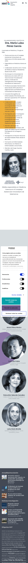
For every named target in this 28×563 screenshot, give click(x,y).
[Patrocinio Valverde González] (14, 381)
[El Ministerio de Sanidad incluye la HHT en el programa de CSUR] (4, 486)
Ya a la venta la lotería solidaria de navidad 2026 (16, 494)
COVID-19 (4, 535)
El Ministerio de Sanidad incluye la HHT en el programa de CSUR (15, 488)
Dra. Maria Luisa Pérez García (19, 541)
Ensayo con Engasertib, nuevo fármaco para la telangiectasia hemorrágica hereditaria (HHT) (16, 512)
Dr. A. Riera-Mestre (19, 535)
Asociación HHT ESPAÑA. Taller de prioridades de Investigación (15, 520)
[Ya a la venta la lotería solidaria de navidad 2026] (4, 494)
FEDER (11, 553)
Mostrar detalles (17, 295)
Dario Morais (12, 535)
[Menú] (23, 3)
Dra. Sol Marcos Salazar (14, 545)
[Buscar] (25, 3)
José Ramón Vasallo (21, 555)
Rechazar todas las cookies (14, 313)
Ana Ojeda (8, 531)
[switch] (22, 279)
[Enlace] (5, 3)
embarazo (11, 547)
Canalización (17, 531)
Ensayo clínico (15, 549)
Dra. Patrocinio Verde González (10, 543)
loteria (12, 558)
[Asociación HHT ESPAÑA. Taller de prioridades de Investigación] (4, 519)
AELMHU (3, 531)
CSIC (8, 535)
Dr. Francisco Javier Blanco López (17, 539)
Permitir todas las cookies (11, 301)
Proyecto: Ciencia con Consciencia (13, 504)
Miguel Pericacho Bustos (9, 562)
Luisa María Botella (12, 560)
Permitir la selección (11, 308)
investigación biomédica (12, 555)
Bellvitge (12, 531)
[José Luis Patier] (14, 347)
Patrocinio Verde (17, 562)
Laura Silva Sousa (5, 558)
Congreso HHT (21, 533)
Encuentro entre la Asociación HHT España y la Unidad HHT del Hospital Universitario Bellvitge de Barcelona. (16, 479)
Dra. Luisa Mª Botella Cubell (7, 541)
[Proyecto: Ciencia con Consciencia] (4, 504)
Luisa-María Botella (20, 558)
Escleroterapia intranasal (10, 551)
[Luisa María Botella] (14, 414)
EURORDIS (22, 551)
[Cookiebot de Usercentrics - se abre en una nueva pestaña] (8, 248)
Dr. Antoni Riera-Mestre (17, 537)
